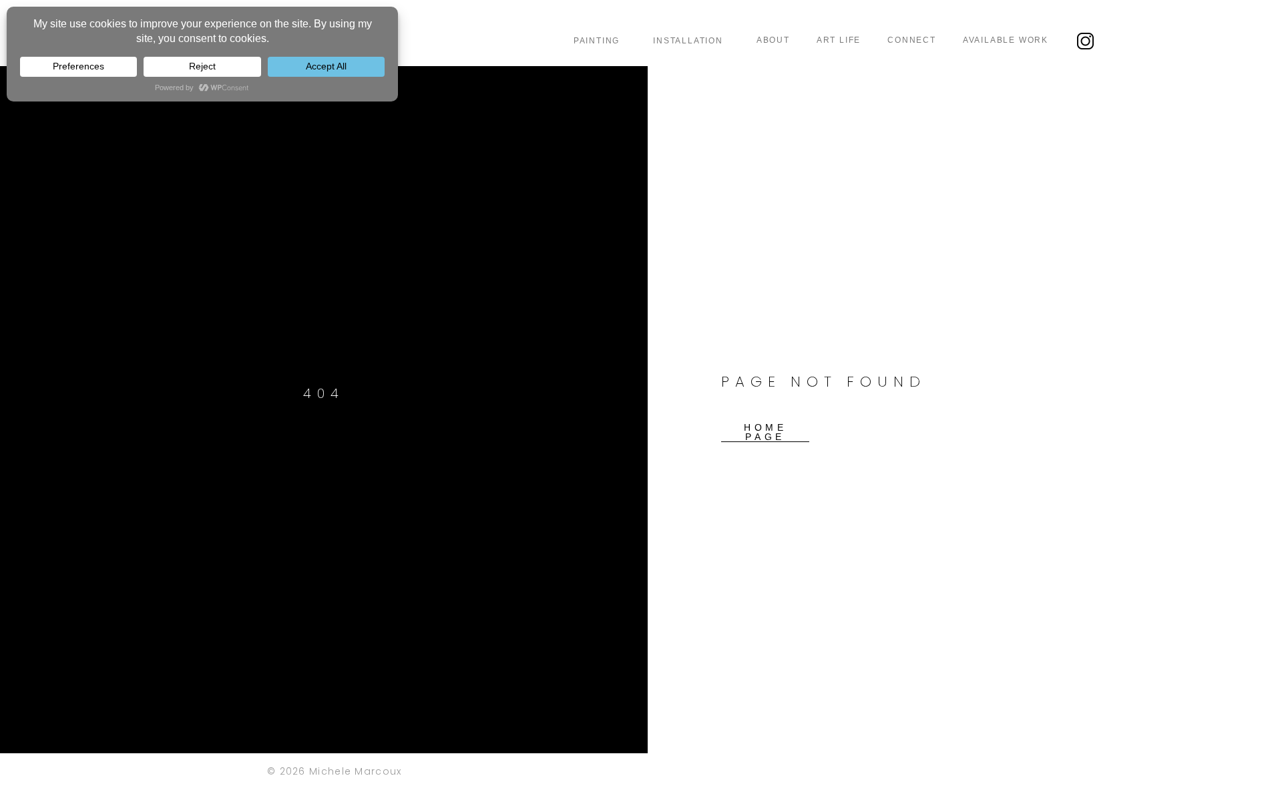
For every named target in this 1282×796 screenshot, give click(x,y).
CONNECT (911, 40)
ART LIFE (839, 40)
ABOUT (773, 40)
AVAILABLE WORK (1005, 40)
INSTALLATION (688, 40)
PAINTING (597, 40)
